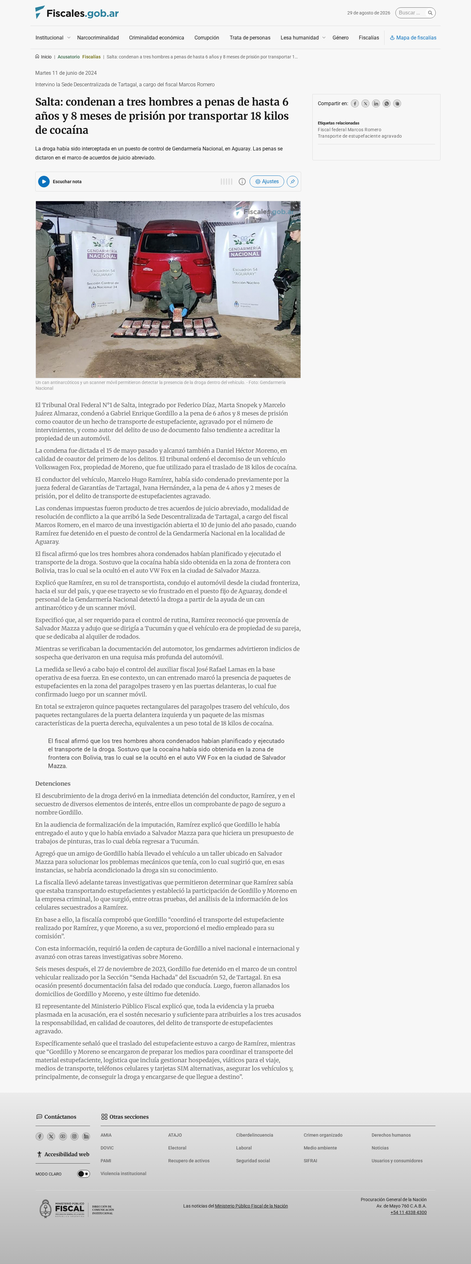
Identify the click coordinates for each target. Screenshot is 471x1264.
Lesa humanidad (300, 38)
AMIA (106, 1135)
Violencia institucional (123, 1173)
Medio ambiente (320, 1147)
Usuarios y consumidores (397, 1160)
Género (341, 38)
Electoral (177, 1147)
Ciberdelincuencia (254, 1135)
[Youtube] (63, 1136)
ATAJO (175, 1135)
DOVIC (107, 1147)
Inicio (46, 56)
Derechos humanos (391, 1135)
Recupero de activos (189, 1160)
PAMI (106, 1160)
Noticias (380, 1147)
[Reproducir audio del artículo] (44, 181)
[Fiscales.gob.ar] (77, 13)
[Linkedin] (86, 1136)
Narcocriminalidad (98, 38)
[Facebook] (40, 1136)
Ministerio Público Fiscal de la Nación (251, 1205)
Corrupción (206, 38)
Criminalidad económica (156, 38)
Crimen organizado (323, 1135)
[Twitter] (51, 1136)
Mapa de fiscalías (416, 38)
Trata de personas (250, 38)
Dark (84, 1175)
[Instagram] (74, 1136)
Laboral (244, 1147)
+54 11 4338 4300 (409, 1212)
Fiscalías (369, 38)
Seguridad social (253, 1160)
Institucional (49, 38)
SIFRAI (310, 1160)
